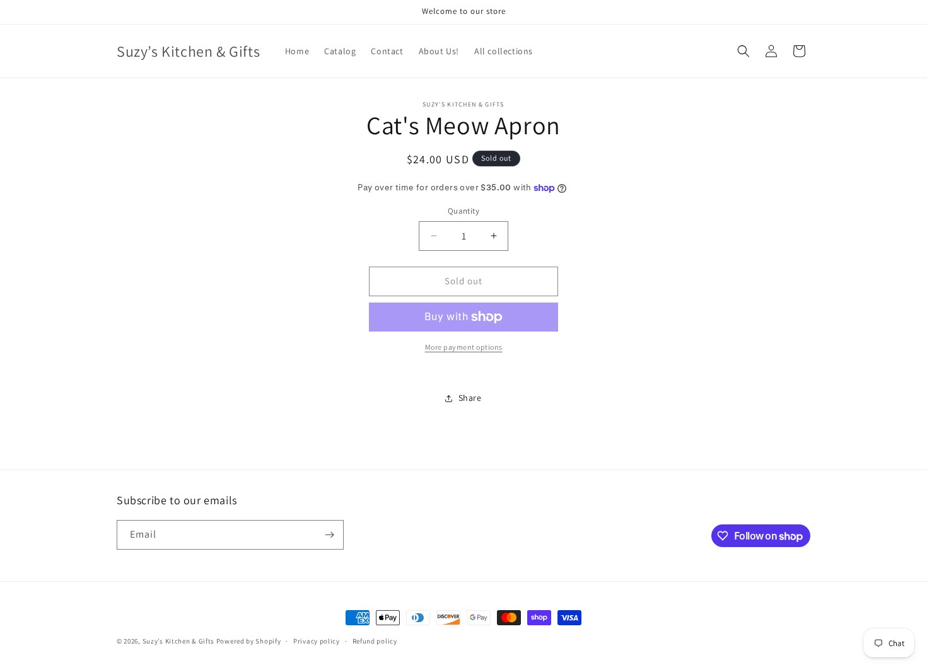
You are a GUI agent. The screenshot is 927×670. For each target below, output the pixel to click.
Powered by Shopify (248, 641)
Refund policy (375, 641)
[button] (743, 51)
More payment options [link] (464, 347)
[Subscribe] (329, 535)
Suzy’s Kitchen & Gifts (179, 641)
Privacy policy (316, 641)
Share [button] (470, 397)
